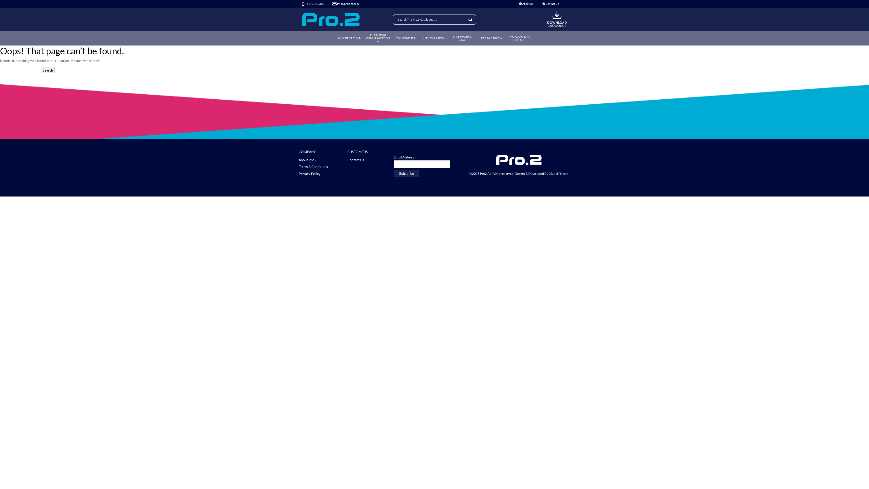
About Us (527, 3)
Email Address (405, 157)
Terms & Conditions (313, 167)
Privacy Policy (309, 174)
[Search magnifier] (471, 20)
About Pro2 (307, 160)
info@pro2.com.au (348, 3)
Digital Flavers (558, 173)
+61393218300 (314, 3)
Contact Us (552, 3)
